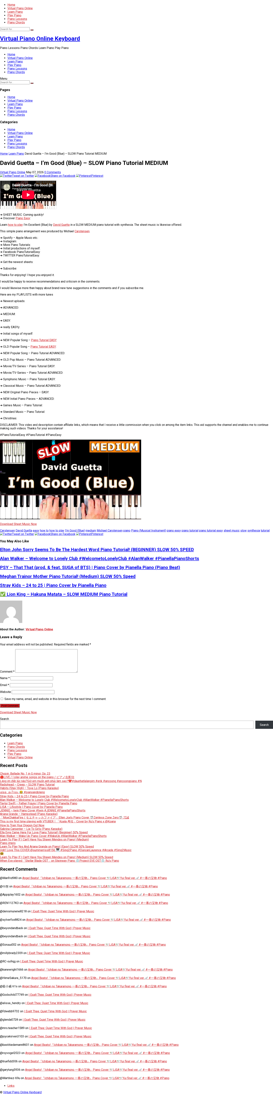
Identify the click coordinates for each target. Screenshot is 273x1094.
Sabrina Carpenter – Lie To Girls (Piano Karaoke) (31, 829)
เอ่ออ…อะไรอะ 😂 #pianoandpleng (22, 792)
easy (36, 530)
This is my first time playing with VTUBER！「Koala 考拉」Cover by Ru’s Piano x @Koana (58, 821)
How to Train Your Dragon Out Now (22, 825)
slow (243, 530)
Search (4, 719)
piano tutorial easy (211, 530)
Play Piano (14, 15)
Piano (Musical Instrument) (148, 530)
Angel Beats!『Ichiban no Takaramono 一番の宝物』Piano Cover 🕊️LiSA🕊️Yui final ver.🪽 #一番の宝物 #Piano (94, 878)
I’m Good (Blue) (75, 530)
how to (44, 530)
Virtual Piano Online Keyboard (40, 38)
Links (10, 1085)
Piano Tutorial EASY (43, 340)
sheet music (232, 530)
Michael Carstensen (110, 530)
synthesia (253, 530)
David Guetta (61, 225)
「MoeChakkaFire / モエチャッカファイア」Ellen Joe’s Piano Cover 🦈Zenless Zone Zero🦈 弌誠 (64, 817)
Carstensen (82, 231)
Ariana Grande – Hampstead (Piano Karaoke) (29, 814)
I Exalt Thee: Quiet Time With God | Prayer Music (62, 911)
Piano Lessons (17, 19)
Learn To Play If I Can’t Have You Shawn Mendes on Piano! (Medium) (44, 839)
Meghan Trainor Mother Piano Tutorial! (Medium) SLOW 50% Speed (68, 576)
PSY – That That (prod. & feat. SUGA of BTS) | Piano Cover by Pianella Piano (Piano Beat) (90, 567)
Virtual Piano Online (20, 8)
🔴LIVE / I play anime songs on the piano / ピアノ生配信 (37, 777)
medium (91, 530)
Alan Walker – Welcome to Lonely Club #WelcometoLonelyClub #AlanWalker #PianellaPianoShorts (99, 558)
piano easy (174, 530)
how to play (15, 225)
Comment (7, 671)
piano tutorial (190, 530)
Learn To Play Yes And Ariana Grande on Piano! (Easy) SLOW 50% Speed (47, 846)
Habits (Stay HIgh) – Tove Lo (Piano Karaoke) (29, 788)
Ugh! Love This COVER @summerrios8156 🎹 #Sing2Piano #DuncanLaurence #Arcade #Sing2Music (65, 850)
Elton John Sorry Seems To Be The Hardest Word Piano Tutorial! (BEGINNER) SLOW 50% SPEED (97, 549)
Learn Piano (15, 12)
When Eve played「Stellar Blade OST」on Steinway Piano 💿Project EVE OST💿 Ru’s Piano (59, 860)
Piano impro (8, 843)
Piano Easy (23, 218)
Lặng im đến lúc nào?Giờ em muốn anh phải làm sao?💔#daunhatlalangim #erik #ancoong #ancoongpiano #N (71, 781)
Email (4, 685)
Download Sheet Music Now (18, 524)
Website (5, 692)
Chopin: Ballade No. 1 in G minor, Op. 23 (25, 773)
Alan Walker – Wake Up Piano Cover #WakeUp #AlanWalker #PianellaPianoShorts (53, 836)
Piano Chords (16, 22)
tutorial (265, 530)
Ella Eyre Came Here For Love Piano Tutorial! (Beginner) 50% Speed (44, 832)
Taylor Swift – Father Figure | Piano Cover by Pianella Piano (38, 803)
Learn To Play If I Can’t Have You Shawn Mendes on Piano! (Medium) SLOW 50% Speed (56, 857)
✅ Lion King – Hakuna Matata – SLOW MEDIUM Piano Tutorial (63, 594)
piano (126, 530)
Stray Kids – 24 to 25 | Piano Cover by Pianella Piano (53, 585)
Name (5, 678)
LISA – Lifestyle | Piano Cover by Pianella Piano (31, 807)
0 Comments (52, 172)
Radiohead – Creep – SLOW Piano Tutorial (27, 784)
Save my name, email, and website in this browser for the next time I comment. (55, 699)
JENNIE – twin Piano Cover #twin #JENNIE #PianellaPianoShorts (42, 810)
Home (11, 5)
